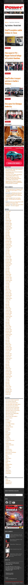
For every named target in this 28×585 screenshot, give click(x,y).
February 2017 (8, 368)
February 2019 (8, 344)
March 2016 (8, 385)
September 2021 (9, 298)
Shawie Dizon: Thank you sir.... (16, 544)
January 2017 (8, 370)
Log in (7, 479)
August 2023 (8, 265)
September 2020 (9, 316)
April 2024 (7, 253)
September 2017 (9, 358)
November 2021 (9, 295)
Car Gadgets (8, 422)
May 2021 (7, 304)
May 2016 (7, 382)
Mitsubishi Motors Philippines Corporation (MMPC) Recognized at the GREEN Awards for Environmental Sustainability (14, 182)
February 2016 (8, 386)
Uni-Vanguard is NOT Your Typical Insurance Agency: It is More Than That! (14, 190)
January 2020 (8, 328)
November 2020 (9, 313)
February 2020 (8, 326)
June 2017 (8, 362)
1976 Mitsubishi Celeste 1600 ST (12, 405)
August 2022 (8, 281)
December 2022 (9, 277)
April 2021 (7, 305)
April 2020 (7, 323)
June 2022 (8, 284)
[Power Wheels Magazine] (14, 9)
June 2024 (8, 250)
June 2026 (8, 214)
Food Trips (8, 437)
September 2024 (9, 245)
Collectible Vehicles (9, 426)
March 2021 (8, 307)
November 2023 (9, 260)
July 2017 (7, 361)
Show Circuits (8, 467)
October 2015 (8, 392)
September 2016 (9, 376)
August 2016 (8, 377)
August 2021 (8, 299)
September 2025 (9, 227)
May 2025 (7, 233)
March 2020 (8, 325)
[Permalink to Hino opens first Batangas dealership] (14, 119)
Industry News (8, 443)
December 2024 (9, 241)
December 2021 (9, 293)
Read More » (7, 48)
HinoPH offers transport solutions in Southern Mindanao (13, 81)
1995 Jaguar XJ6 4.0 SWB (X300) (12, 413)
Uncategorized (8, 471)
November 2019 (9, 331)
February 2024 (8, 256)
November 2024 (9, 242)
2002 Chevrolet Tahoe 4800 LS (11, 416)
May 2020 (7, 322)
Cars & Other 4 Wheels (10, 423)
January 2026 (8, 221)
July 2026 (7, 212)
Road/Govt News (9, 464)
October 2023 (8, 262)
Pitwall (7, 459)
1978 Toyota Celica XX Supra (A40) (12, 407)
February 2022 (8, 290)
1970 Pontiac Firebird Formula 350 (12, 399)
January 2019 (8, 346)
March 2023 (8, 272)
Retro (7, 462)
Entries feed (8, 480)
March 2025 (8, 236)
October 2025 (8, 226)
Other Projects (8, 458)
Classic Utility (8, 425)
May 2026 (7, 215)
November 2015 (9, 391)
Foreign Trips (8, 438)
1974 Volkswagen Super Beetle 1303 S (13, 404)
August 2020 (8, 317)
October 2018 (8, 350)
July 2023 (7, 266)
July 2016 (7, 379)
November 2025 (9, 224)
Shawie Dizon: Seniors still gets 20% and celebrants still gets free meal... (16, 555)
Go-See (7, 441)
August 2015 (8, 394)
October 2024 (8, 244)
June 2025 (8, 232)
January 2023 (8, 275)
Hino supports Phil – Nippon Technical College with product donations (13, 56)
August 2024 (8, 247)
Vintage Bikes (8, 473)
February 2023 (8, 274)
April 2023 (7, 271)
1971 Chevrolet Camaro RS (11, 401)
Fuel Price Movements (10, 440)
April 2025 (7, 235)
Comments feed (9, 482)
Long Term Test (9, 449)
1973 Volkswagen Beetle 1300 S (12, 402)
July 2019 (7, 337)
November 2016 (9, 373)
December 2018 (9, 347)
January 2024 (8, 257)
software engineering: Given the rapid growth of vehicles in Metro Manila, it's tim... (16, 536)
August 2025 (8, 229)
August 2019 (8, 335)
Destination (8, 428)
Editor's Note (8, 432)
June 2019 (8, 338)
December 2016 (9, 371)
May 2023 (7, 269)
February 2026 (8, 220)
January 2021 (8, 310)
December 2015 (9, 389)
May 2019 (7, 340)
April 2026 (7, 217)
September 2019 (9, 334)
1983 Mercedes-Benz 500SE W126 (12, 408)
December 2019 (9, 329)
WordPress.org (8, 483)
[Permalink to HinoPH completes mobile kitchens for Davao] (14, 45)
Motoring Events (9, 453)
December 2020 (9, 311)
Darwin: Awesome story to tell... (16, 549)
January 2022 (8, 292)
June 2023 (8, 268)
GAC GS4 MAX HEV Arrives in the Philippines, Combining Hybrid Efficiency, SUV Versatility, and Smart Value (13, 178)
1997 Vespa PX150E (9, 414)
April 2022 (7, 287)
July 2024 (7, 248)
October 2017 (8, 356)
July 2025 (7, 230)
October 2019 (8, 332)
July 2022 (7, 283)
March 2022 (8, 289)
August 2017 (8, 359)
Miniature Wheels (9, 450)
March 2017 (8, 367)
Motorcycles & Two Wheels (11, 452)
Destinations (8, 429)
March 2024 (8, 254)
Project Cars (8, 461)
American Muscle (9, 417)
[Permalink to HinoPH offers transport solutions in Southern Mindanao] (14, 96)
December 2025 (9, 223)
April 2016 (7, 383)
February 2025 (8, 238)
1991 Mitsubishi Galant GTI (11, 411)
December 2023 (9, 259)
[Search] (22, 1)
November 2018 (9, 349)
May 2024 (7, 251)
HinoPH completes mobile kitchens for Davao (13, 31)
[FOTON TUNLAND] (14, 13)
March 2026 (8, 218)
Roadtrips (7, 465)
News (7, 455)
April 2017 (7, 365)
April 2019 (7, 341)
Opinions (7, 456)
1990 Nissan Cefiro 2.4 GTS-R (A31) (12, 410)
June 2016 (8, 380)
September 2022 (9, 280)
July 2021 (7, 301)
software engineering (9, 189)
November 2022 (9, 278)
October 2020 (8, 314)
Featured (7, 435)
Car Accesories (8, 420)
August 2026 (8, 211)
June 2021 (8, 302)
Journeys (7, 446)
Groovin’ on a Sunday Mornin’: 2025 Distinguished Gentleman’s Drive (13, 199)
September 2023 (9, 263)
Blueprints (7, 419)
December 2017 (9, 353)
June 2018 (8, 352)
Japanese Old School (10, 444)
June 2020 (8, 320)
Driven (7, 431)
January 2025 (8, 239)
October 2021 (8, 296)
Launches (7, 447)
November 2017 (9, 355)
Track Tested (8, 470)
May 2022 (7, 286)
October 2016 (8, 374)
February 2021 (8, 308)
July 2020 (7, 319)
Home (7, 22)
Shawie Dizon (8, 198)
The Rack (7, 468)
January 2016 (8, 388)
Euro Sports (8, 434)
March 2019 (8, 343)
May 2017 (7, 364)
